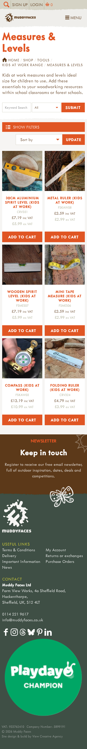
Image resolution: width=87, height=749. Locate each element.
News (7, 567)
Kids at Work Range (22, 65)
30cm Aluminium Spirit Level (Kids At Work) (22, 202)
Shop (28, 60)
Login (36, 4)
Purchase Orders (60, 561)
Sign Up (20, 4)
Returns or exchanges (64, 555)
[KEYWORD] (16, 108)
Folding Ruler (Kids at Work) (65, 387)
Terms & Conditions (18, 549)
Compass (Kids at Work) (22, 387)
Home (13, 60)
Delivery (9, 555)
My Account (56, 549)
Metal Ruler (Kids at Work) (64, 200)
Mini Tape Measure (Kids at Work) (65, 296)
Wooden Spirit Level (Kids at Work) (22, 296)
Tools (43, 60)
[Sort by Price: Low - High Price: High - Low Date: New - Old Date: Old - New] (39, 140)
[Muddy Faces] (20, 20)
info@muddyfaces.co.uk (22, 619)
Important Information (21, 561)
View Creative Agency (47, 736)
